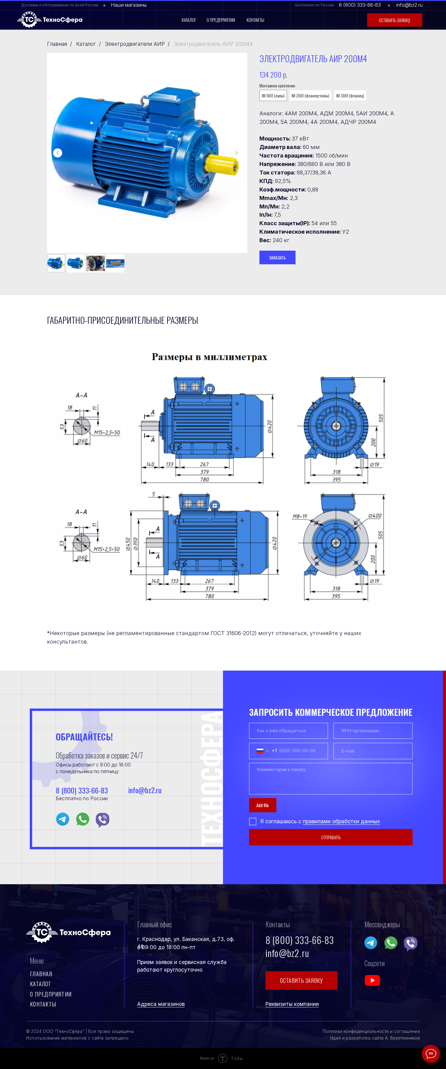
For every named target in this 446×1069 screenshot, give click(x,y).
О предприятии (221, 19)
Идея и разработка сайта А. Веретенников (375, 1038)
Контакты (255, 19)
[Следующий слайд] (236, 152)
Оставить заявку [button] (394, 20)
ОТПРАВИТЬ (330, 837)
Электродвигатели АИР (135, 44)
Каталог (189, 19)
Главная (57, 44)
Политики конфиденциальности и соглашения (371, 1031)
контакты (43, 1004)
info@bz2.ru (409, 5)
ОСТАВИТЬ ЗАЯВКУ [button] (301, 980)
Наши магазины (129, 5)
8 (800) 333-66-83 (360, 5)
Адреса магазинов (161, 1004)
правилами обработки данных (341, 821)
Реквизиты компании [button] (292, 1004)
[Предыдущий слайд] (57, 152)
